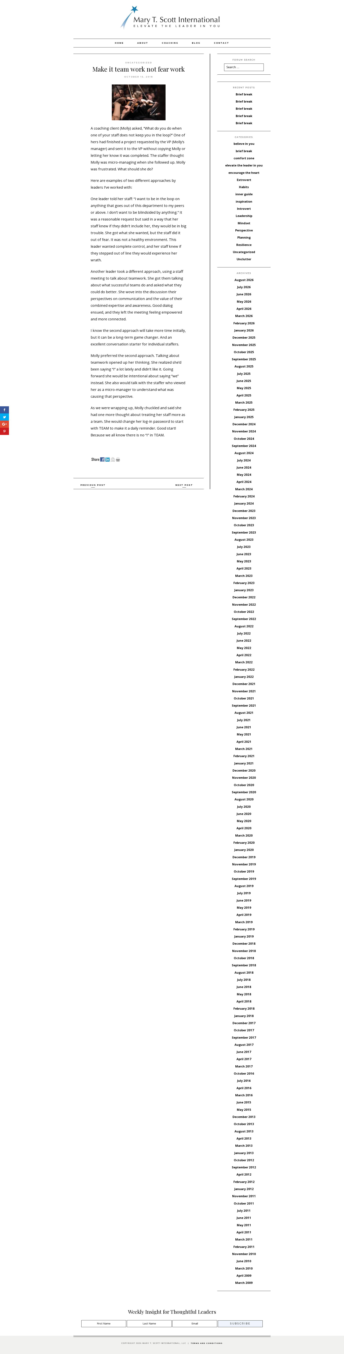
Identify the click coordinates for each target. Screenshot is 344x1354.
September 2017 (244, 1037)
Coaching (170, 43)
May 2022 (244, 648)
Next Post (184, 485)
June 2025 (244, 381)
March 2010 (244, 1268)
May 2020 (244, 821)
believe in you (244, 144)
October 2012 (244, 1160)
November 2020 (244, 778)
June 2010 (244, 1261)
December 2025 (244, 337)
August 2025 (244, 366)
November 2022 (244, 604)
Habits (244, 187)
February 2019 (244, 929)
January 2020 (244, 850)
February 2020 (244, 843)
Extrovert (244, 180)
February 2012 (244, 1182)
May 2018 (244, 994)
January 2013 (244, 1153)
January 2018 (244, 1016)
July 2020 (244, 807)
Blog (196, 43)
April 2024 (243, 482)
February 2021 (244, 756)
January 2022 (244, 677)
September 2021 (244, 705)
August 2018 (244, 972)
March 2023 (244, 576)
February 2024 (244, 496)
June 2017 (244, 1052)
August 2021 (244, 713)
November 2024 (244, 431)
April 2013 (243, 1138)
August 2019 (244, 886)
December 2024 (244, 424)
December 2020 (244, 770)
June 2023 (244, 554)
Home (119, 43)
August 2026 (244, 280)
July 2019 (244, 893)
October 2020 (244, 785)
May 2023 (244, 561)
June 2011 (244, 1218)
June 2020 (244, 814)
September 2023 (244, 532)
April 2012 (243, 1174)
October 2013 (244, 1124)
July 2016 (244, 1081)
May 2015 (244, 1110)
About (142, 43)
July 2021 (244, 720)
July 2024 (244, 460)
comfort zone (244, 158)
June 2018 (244, 987)
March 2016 (244, 1095)
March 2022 (244, 662)
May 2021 (244, 734)
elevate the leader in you (244, 165)
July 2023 (244, 547)
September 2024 (244, 446)
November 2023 (244, 518)
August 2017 (244, 1045)
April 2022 (243, 655)
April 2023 (243, 568)
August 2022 (244, 626)
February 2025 (244, 410)
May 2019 (244, 907)
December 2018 (244, 943)
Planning (244, 237)
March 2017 (244, 1066)
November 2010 (244, 1254)
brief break (244, 151)
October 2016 (244, 1073)
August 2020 (244, 799)
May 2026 (244, 301)
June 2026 (244, 294)
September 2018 (244, 965)
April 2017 (243, 1059)
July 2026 (244, 287)
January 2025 (244, 417)
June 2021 (244, 727)
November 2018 (244, 951)
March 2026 (244, 316)
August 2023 (244, 539)
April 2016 (243, 1088)
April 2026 (243, 309)
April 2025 (243, 395)
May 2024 (244, 475)
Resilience (244, 245)
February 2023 (244, 583)
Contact (221, 43)
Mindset (244, 223)
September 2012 (244, 1167)
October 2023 (244, 525)
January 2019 (244, 936)
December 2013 (244, 1117)
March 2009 (244, 1283)
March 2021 (244, 749)
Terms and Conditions (207, 1343)
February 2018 (244, 1008)
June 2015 (244, 1102)
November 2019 (244, 864)
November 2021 (244, 691)
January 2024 (244, 503)
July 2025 (244, 374)
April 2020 (243, 828)
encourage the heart (243, 173)
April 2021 (243, 742)
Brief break (244, 94)
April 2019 (243, 915)
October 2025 (244, 352)
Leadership (244, 216)
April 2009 (243, 1275)
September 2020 (244, 792)
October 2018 (244, 958)
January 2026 (244, 330)
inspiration (244, 201)
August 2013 (244, 1131)
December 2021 (244, 684)
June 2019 (244, 900)
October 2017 (244, 1030)
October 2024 (244, 439)
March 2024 (244, 489)
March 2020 (244, 835)
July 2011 (244, 1210)
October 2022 (244, 612)
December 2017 (244, 1023)
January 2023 (244, 590)
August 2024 (244, 453)
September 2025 (244, 359)
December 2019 (244, 857)
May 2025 (244, 388)
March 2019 (244, 922)
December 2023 (244, 511)
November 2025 (244, 345)
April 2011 (243, 1232)
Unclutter (244, 259)
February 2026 (244, 323)
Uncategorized (138, 62)
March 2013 (244, 1146)
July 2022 (244, 633)
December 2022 (244, 597)
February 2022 (244, 669)
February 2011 (244, 1247)
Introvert (244, 209)
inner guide (244, 194)
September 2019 (244, 879)
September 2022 (244, 619)
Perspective (244, 230)
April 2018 (243, 1001)
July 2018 (244, 980)
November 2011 (244, 1196)
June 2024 (244, 467)
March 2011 (244, 1239)
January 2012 (244, 1189)
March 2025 (244, 402)
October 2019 (244, 871)
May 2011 (244, 1225)
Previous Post (93, 485)
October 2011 (244, 1203)
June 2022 (244, 640)
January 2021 (244, 763)
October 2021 (244, 698)
